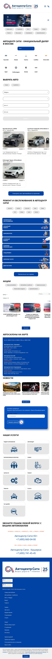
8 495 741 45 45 (7, 349)
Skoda (21, 212)
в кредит (21, 149)
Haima (36, 212)
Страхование (29, 33)
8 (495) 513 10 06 (8, 370)
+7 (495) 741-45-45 (26, 553)
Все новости (26, 402)
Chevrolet (27, 208)
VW (15, 212)
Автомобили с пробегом (11, 595)
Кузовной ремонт (41, 33)
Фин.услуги (18, 33)
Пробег (42, 531)
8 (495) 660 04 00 (8, 360)
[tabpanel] (26, 63)
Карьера (7, 630)
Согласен (26, 656)
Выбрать (26, 118)
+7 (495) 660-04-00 (26, 539)
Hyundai (10, 208)
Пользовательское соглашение (13, 642)
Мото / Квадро (8, 597)
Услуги (6, 617)
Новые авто (9, 29)
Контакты (7, 632)
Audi (29, 212)
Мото (28, 29)
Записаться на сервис (26, 274)
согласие (5, 652)
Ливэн (42, 208)
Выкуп (43, 29)
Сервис (36, 29)
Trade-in (9, 33)
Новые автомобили (10, 592)
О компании (8, 627)
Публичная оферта (10, 639)
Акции (6, 622)
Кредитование (8, 612)
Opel (35, 208)
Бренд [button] (4, 294)
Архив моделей (9, 637)
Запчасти (7, 610)
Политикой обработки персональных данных (35, 652)
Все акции (26, 328)
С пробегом (19, 29)
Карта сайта (8, 645)
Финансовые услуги (10, 624)
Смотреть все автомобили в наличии (26, 193)
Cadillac (18, 208)
